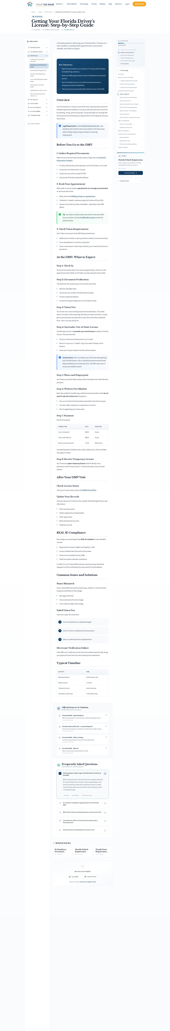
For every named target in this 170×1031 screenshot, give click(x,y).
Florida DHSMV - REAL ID (70, 748)
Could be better (92, 877)
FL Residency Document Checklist (37, 60)
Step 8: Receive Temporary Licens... (130, 117)
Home (33, 12)
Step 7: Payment (124, 114)
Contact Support (35, 124)
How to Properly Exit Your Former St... (37, 95)
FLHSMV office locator (87, 218)
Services (59, 4)
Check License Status (126, 124)
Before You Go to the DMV (125, 77)
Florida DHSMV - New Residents (73, 715)
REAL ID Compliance (123, 131)
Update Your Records (126, 127)
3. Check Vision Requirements (128, 87)
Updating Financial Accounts (38, 90)
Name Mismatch (124, 137)
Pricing (94, 4)
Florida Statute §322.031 (90, 126)
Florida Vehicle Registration (38, 70)
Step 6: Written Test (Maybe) (128, 111)
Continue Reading (129, 173)
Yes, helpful (75, 877)
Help (40, 12)
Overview (121, 74)
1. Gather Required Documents (129, 81)
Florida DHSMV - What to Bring (72, 737)
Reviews (103, 4)
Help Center (34, 41)
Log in (127, 4)
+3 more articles (124, 64)
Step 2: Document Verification (128, 97)
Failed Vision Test (125, 141)
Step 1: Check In (124, 94)
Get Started (139, 4)
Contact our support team (88, 882)
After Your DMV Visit (123, 121)
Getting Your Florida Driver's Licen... (38, 66)
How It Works (72, 4)
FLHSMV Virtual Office (88, 490)
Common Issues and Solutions (127, 134)
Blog (110, 4)
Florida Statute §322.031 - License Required (77, 726)
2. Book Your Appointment (127, 84)
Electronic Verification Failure (128, 144)
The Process (48, 12)
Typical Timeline (123, 147)
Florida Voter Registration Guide (37, 75)
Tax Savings (84, 4)
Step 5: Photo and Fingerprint (128, 107)
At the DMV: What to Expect (126, 91)
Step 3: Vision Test (125, 101)
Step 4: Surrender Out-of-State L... (130, 104)
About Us (118, 4)
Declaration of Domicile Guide (37, 86)
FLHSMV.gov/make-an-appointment (82, 196)
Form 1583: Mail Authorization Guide (38, 80)
